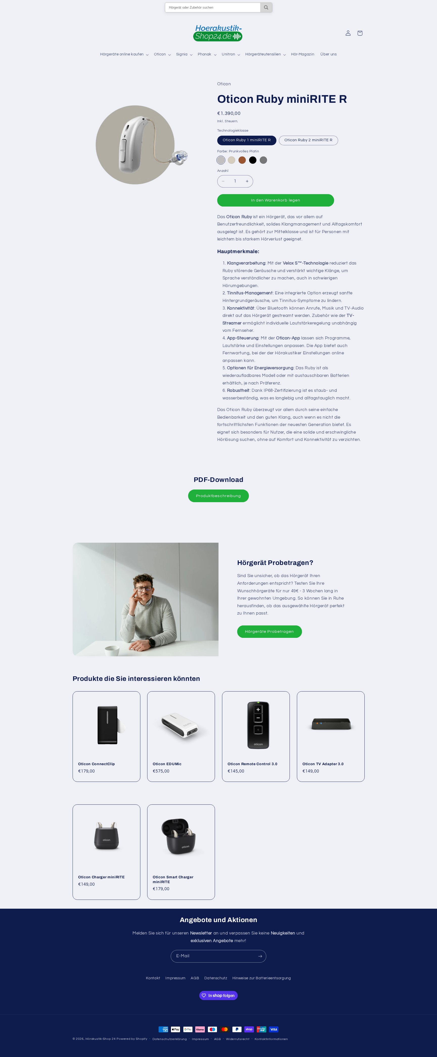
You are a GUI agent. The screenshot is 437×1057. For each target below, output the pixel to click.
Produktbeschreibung (218, 496)
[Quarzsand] (231, 160)
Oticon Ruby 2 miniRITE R (309, 140)
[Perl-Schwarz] (252, 160)
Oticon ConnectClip (96, 764)
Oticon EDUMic (167, 764)
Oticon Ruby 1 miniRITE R (247, 140)
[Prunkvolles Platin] (221, 160)
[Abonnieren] (260, 956)
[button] (124, 54)
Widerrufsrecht (237, 1039)
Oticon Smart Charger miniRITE (173, 879)
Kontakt (153, 978)
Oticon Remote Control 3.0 (253, 764)
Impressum (175, 978)
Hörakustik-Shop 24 (100, 1039)
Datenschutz (215, 978)
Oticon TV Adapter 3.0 (323, 764)
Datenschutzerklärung (169, 1039)
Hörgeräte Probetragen (269, 631)
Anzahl (223, 171)
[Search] (266, 7)
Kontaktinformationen (271, 1039)
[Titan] (263, 160)
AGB (195, 978)
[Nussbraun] (242, 160)
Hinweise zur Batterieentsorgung (261, 978)
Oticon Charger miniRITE (101, 877)
